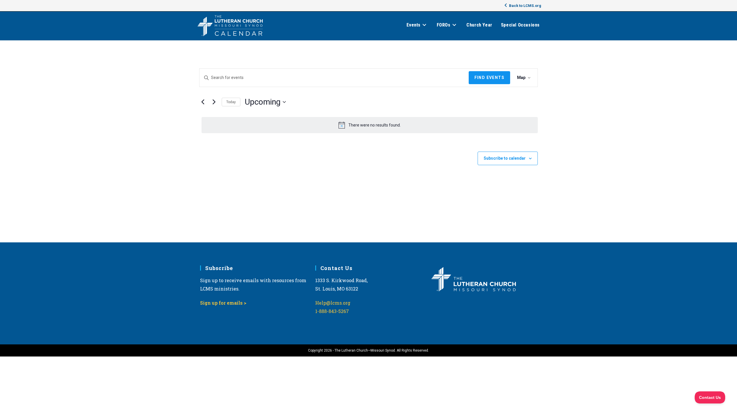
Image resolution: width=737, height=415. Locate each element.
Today (231, 102)
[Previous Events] (202, 102)
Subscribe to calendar (505, 158)
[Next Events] (213, 102)
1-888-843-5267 (332, 311)
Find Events (489, 77)
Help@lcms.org (332, 303)
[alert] (370, 125)
